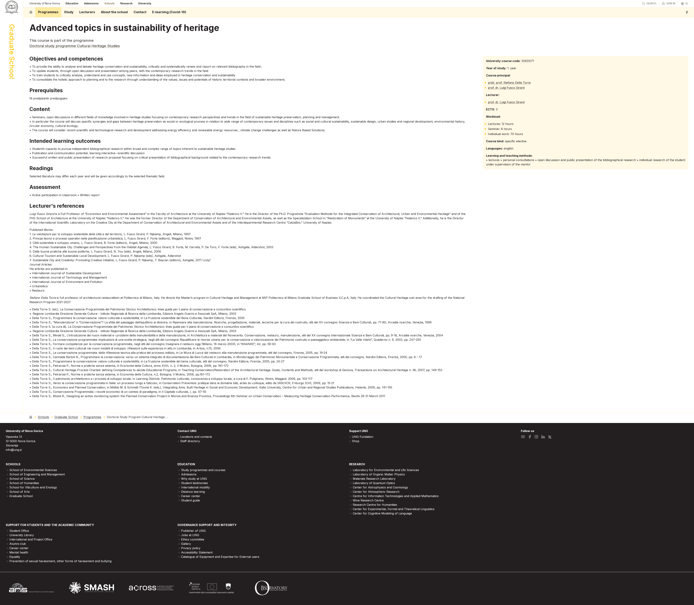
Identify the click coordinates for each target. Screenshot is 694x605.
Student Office (19, 531)
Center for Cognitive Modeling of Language (382, 513)
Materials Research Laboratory (374, 478)
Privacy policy (190, 548)
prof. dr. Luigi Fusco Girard (506, 87)
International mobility (195, 487)
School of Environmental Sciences (33, 470)
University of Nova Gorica (44, 3)
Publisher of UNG (193, 531)
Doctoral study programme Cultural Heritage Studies (74, 46)
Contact (140, 12)
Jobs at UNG (190, 535)
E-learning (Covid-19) (169, 12)
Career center (190, 496)
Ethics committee (192, 539)
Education (72, 3)
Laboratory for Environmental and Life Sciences (386, 470)
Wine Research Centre (368, 500)
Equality (14, 557)
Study (69, 12)
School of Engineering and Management (37, 474)
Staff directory (190, 441)
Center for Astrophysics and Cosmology (380, 487)
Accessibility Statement (197, 552)
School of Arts (19, 491)
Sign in (670, 3)
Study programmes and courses (203, 470)
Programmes (48, 12)
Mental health (18, 552)
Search (651, 3)
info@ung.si (14, 450)
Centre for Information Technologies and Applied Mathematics (396, 496)
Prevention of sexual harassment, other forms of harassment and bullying (60, 561)
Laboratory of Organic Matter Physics (379, 474)
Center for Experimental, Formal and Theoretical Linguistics (393, 509)
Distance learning (193, 491)
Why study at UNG (194, 478)
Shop (355, 441)
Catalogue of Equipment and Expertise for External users (220, 557)
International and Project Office (30, 539)
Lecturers (87, 12)
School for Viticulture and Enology (33, 487)
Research (126, 3)
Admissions (91, 3)
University (144, 3)
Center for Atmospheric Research (376, 491)
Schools (109, 3)
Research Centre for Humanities (375, 504)
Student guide (190, 500)
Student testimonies (194, 483)
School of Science (22, 478)
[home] (31, 12)
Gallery (186, 544)
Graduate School (66, 417)
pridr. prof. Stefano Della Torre (509, 82)
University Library (21, 535)
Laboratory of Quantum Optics (374, 483)
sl (686, 3)
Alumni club (17, 544)
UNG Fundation (362, 437)
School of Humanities (24, 483)
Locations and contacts (196, 437)
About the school (114, 12)
